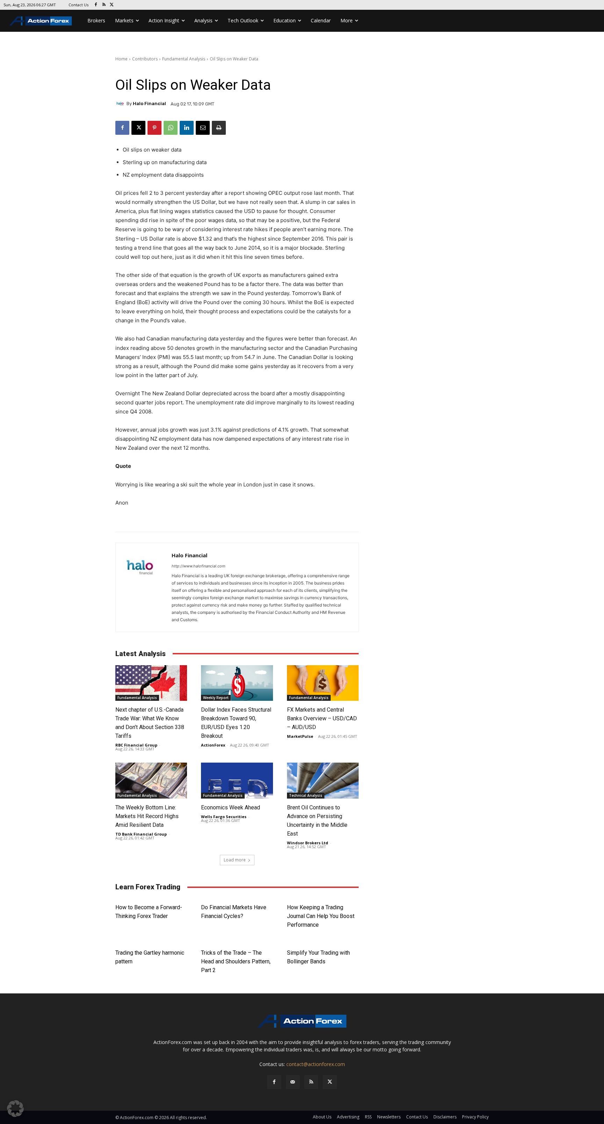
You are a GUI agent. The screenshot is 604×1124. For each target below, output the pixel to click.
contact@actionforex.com (315, 1064)
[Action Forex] (40, 21)
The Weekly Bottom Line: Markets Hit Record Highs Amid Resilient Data (147, 816)
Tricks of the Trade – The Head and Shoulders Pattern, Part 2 (236, 961)
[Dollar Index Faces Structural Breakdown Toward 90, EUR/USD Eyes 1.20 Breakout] (237, 683)
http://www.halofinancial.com (198, 566)
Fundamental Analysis (183, 59)
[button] (15, 1108)
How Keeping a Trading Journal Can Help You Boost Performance (320, 916)
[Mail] (293, 1082)
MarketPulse (300, 736)
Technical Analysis (305, 795)
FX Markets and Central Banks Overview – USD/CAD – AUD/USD (322, 718)
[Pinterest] (154, 128)
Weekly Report (216, 697)
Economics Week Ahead (230, 807)
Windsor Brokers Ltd (307, 842)
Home (121, 59)
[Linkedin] (187, 128)
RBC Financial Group (136, 745)
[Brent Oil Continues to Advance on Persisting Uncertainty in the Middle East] (323, 781)
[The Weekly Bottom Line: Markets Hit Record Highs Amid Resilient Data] (151, 781)
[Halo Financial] (121, 103)
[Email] (203, 128)
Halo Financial (149, 103)
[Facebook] (96, 5)
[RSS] (104, 5)
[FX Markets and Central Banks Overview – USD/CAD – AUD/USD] (323, 683)
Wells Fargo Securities (223, 816)
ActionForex (213, 745)
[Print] (219, 128)
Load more (235, 860)
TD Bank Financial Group (141, 834)
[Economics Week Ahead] (237, 781)
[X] (112, 5)
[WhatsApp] (171, 128)
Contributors (145, 59)
